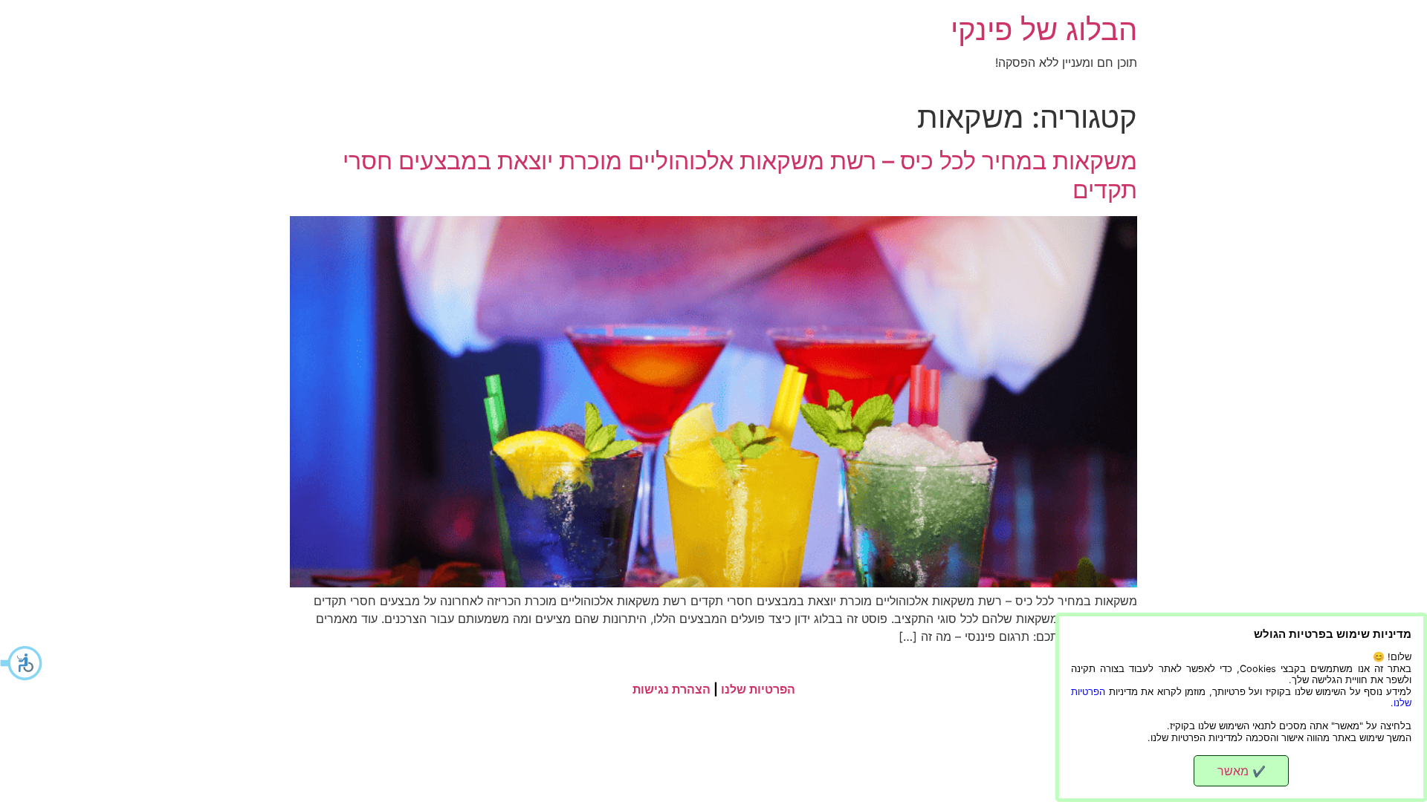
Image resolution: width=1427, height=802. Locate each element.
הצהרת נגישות (671, 689)
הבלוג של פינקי (1044, 29)
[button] (22, 663)
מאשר (1241, 770)
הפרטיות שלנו (758, 689)
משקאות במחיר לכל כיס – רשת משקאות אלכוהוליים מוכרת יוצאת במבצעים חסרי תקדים (740, 174)
